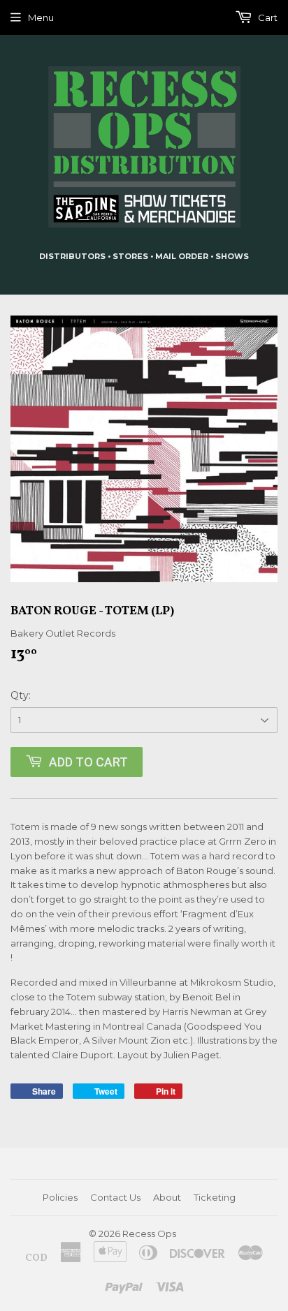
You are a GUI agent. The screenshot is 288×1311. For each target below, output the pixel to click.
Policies (60, 1197)
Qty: (20, 695)
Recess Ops (149, 1233)
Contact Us (115, 1197)
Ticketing (215, 1197)
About (167, 1197)
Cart (267, 17)
